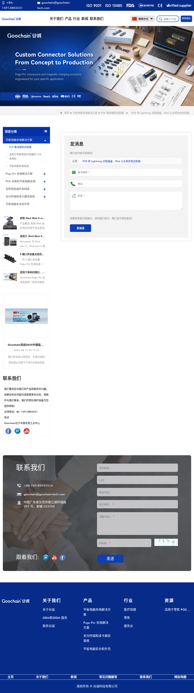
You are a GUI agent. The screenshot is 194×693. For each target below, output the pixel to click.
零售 (127, 618)
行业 (76, 19)
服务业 (128, 626)
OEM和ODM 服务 (55, 618)
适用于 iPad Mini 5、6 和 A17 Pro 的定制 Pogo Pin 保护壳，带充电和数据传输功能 (32, 236)
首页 (66, 112)
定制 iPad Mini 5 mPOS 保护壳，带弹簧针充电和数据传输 (32, 218)
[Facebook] (8, 431)
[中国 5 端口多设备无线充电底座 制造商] (10, 258)
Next (48, 325)
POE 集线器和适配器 (112, 112)
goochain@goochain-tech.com (53, 5)
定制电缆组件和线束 (18, 188)
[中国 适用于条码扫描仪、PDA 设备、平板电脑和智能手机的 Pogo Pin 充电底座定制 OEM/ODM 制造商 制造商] (10, 276)
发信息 (80, 228)
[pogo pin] (97, 65)
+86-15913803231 (12, 5)
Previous (4, 325)
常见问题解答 (108, 677)
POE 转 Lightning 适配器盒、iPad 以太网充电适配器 (111, 161)
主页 (11, 677)
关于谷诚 (49, 609)
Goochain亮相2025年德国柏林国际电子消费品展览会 (26, 344)
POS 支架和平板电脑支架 (20, 181)
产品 (68, 19)
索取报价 (186, 18)
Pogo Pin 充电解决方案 (19, 173)
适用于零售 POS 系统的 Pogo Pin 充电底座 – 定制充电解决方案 (178, 610)
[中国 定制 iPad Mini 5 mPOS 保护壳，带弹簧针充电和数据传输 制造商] (10, 222)
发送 (110, 558)
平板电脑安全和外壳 (18, 204)
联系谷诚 (49, 626)
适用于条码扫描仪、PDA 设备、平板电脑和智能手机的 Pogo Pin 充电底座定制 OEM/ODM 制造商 (32, 272)
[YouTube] (26, 431)
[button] (94, 101)
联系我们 (96, 19)
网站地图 (180, 677)
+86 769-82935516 (38, 485)
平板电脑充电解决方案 (85, 112)
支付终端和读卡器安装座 (20, 196)
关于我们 (56, 19)
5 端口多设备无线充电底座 (32, 254)
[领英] (17, 431)
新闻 (84, 19)
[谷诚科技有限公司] (11, 18)
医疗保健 (130, 609)
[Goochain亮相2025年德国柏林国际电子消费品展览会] (26, 316)
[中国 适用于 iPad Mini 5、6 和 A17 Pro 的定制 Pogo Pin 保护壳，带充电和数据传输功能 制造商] (10, 240)
